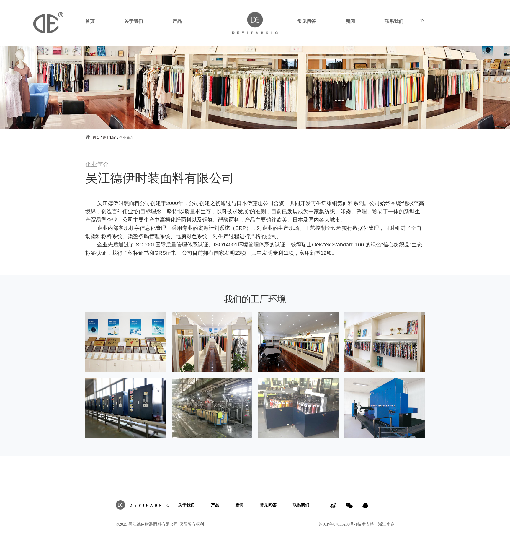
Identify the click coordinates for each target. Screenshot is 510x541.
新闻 (350, 21)
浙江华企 (386, 524)
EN (421, 20)
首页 (90, 21)
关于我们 (133, 21)
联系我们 (394, 21)
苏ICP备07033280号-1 (337, 524)
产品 (177, 21)
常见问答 (306, 21)
